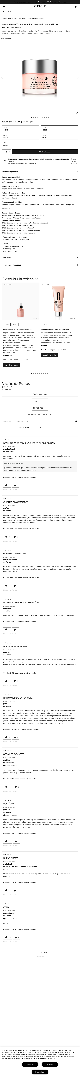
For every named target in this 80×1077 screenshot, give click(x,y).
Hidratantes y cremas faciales (33, 18)
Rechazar (30, 1064)
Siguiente (40, 956)
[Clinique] (40, 6)
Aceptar (50, 1064)
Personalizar (40, 1072)
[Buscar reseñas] (76, 421)
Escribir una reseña (40, 394)
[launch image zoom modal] (76, 113)
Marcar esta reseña (10, 489)
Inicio (4, 18)
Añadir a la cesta (45, 152)
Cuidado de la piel (14, 18)
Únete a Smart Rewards (74, 161)
